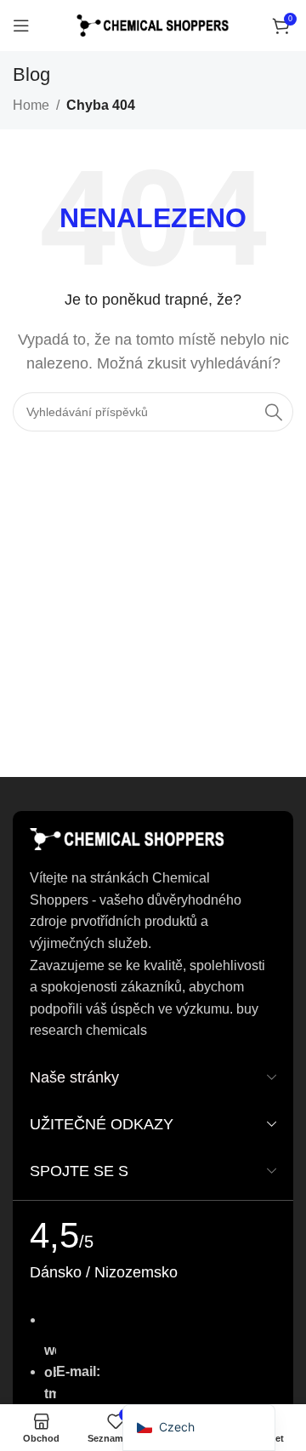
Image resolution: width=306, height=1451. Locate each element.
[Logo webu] (153, 24)
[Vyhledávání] (273, 411)
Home (31, 105)
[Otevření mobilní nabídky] (21, 26)
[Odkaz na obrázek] (127, 838)
